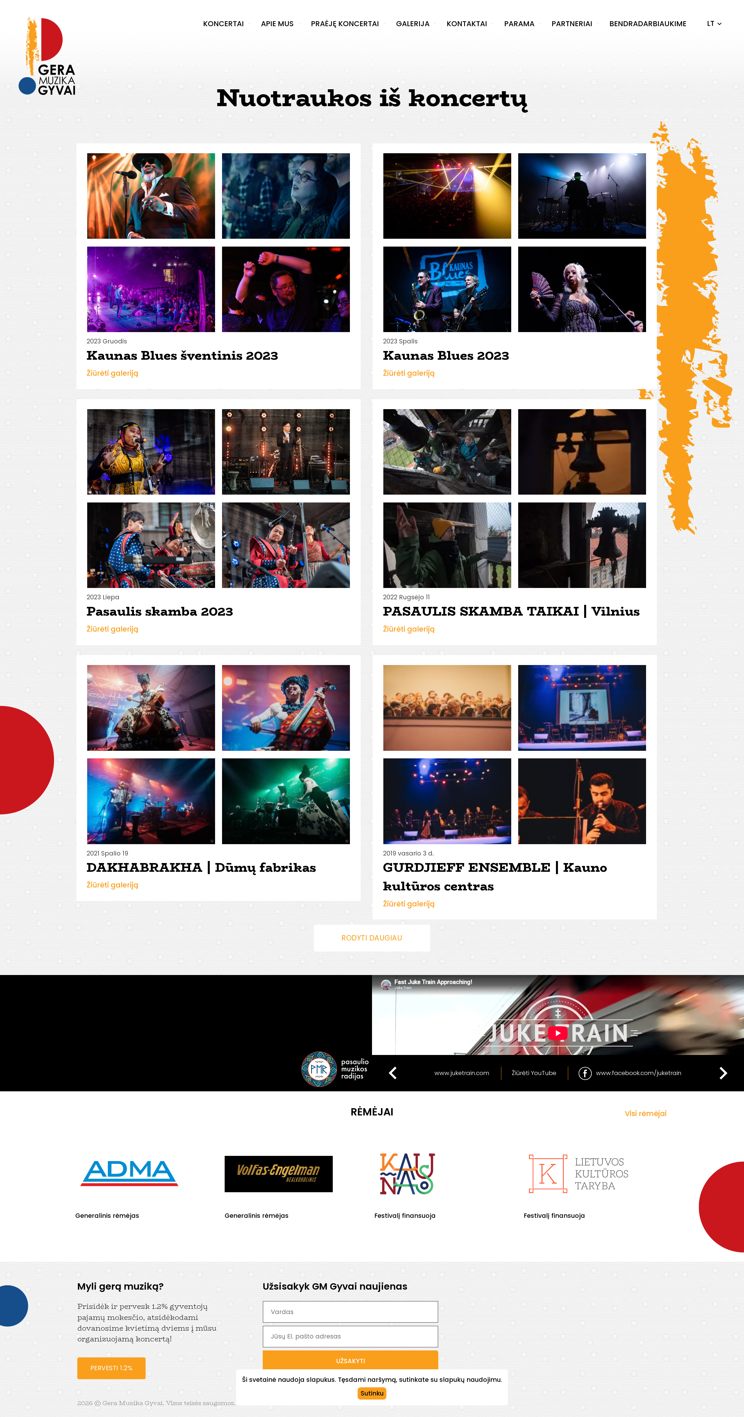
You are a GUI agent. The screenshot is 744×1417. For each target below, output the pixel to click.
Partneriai (572, 23)
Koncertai (223, 23)
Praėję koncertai (345, 23)
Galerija (413, 23)
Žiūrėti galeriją (112, 373)
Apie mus (277, 23)
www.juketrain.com (461, 1073)
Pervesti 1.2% (111, 1368)
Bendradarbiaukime (647, 23)
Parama (519, 23)
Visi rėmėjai (646, 1113)
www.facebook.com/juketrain (639, 1073)
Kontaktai (467, 23)
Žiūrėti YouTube (534, 1073)
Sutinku (372, 1393)
